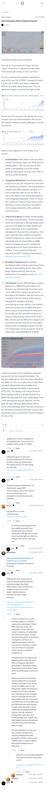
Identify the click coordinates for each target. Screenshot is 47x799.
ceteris (6, 25)
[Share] (42, 425)
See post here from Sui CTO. (17, 256)
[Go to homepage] (22, 3)
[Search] (42, 3)
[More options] (23, 448)
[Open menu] (3, 3)
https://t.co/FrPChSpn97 (16, 516)
